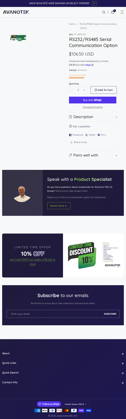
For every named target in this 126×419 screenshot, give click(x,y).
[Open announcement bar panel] (94, 3)
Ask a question (81, 126)
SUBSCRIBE (110, 314)
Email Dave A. (58, 205)
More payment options (93, 107)
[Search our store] (105, 12)
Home (72, 24)
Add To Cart (105, 90)
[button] (94, 155)
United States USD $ (75, 404)
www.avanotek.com (67, 416)
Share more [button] (80, 142)
